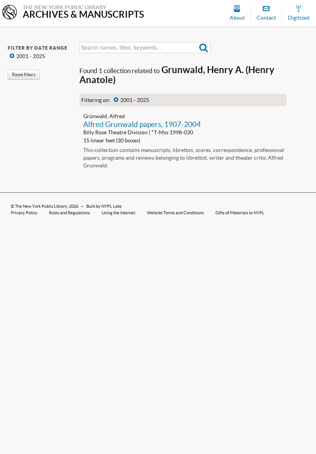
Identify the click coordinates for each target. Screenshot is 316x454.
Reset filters (23, 74)
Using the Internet (118, 212)
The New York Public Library (41, 206)
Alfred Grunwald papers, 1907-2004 (142, 124)
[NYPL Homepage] (9, 13)
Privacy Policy (24, 212)
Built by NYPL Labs (104, 206)
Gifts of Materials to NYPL (239, 212)
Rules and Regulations (69, 212)
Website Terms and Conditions (175, 212)
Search (203, 47)
